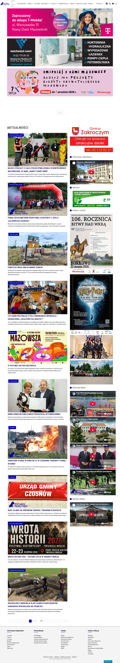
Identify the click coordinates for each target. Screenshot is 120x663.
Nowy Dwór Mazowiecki (13, 643)
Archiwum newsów (48, 657)
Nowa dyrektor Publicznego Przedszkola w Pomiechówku (34, 414)
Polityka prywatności (65, 657)
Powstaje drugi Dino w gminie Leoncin (25, 267)
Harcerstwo (91, 637)
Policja (62, 635)
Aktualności (21, 3)
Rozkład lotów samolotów (40, 643)
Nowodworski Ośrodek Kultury (95, 648)
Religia (89, 650)
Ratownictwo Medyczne (67, 637)
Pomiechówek (10, 644)
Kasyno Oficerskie (92, 643)
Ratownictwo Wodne (66, 639)
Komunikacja (63, 3)
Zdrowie (90, 652)
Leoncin (9, 637)
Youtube (113, 3)
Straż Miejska (64, 643)
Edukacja (90, 635)
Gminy (30, 3)
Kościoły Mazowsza (93, 644)
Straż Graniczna (65, 641)
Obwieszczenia (81, 3)
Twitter (110, 3)
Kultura (37, 3)
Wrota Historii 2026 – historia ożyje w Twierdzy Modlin (33, 557)
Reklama (74, 657)
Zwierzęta (90, 654)
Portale (99, 3)
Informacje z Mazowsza (94, 641)
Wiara (90, 3)
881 (41, 621)
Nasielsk (9, 641)
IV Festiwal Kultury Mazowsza (22, 365)
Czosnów (9, 635)
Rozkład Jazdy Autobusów (41, 639)
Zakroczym (10, 648)
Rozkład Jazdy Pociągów (40, 641)
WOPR (62, 648)
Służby (53, 3)
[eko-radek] (91, 199)
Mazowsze (45, 3)
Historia (90, 639)
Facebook (107, 3)
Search (116, 3)
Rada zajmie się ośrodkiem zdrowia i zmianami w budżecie (34, 510)
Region (9, 646)
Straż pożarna (64, 644)
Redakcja (56, 657)
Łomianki (9, 639)
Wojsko (63, 646)
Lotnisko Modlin (38, 637)
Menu (72, 3)
